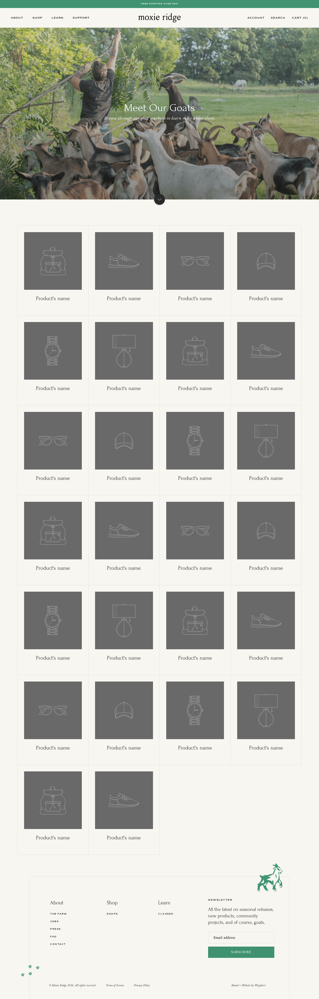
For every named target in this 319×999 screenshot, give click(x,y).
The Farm (58, 914)
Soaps (112, 914)
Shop (38, 18)
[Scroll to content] (159, 199)
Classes (165, 914)
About (17, 18)
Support (81, 18)
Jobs (54, 922)
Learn (58, 18)
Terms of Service (115, 985)
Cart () (300, 18)
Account (256, 18)
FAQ (53, 937)
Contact (58, 944)
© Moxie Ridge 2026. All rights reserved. (72, 985)
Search (278, 18)
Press (55, 929)
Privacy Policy (142, 985)
